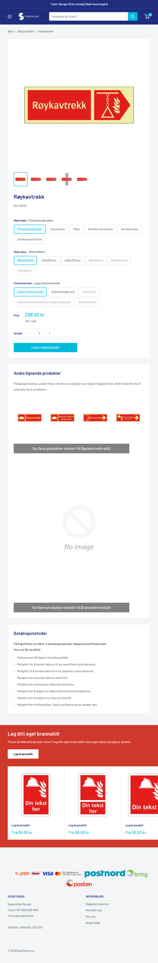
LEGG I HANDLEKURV (45, 347)
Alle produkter (26, 31)
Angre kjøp (93, 922)
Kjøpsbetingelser (97, 904)
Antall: (18, 333)
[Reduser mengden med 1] (29, 333)
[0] (147, 16)
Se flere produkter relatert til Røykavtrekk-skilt (71, 448)
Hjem (11, 31)
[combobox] (88, 16)
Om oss (91, 916)
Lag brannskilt (23, 754)
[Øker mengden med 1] (50, 333)
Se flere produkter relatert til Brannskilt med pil (71, 607)
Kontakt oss (94, 910)
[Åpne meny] (10, 16)
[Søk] (133, 16)
